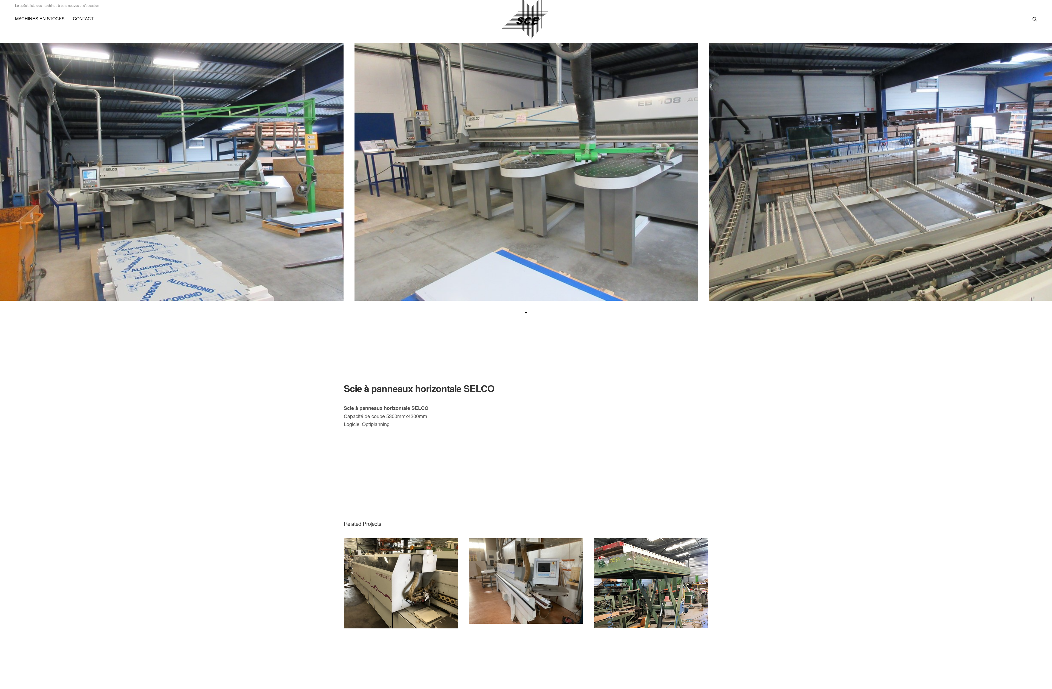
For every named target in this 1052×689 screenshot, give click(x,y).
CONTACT (83, 18)
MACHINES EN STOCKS (40, 18)
